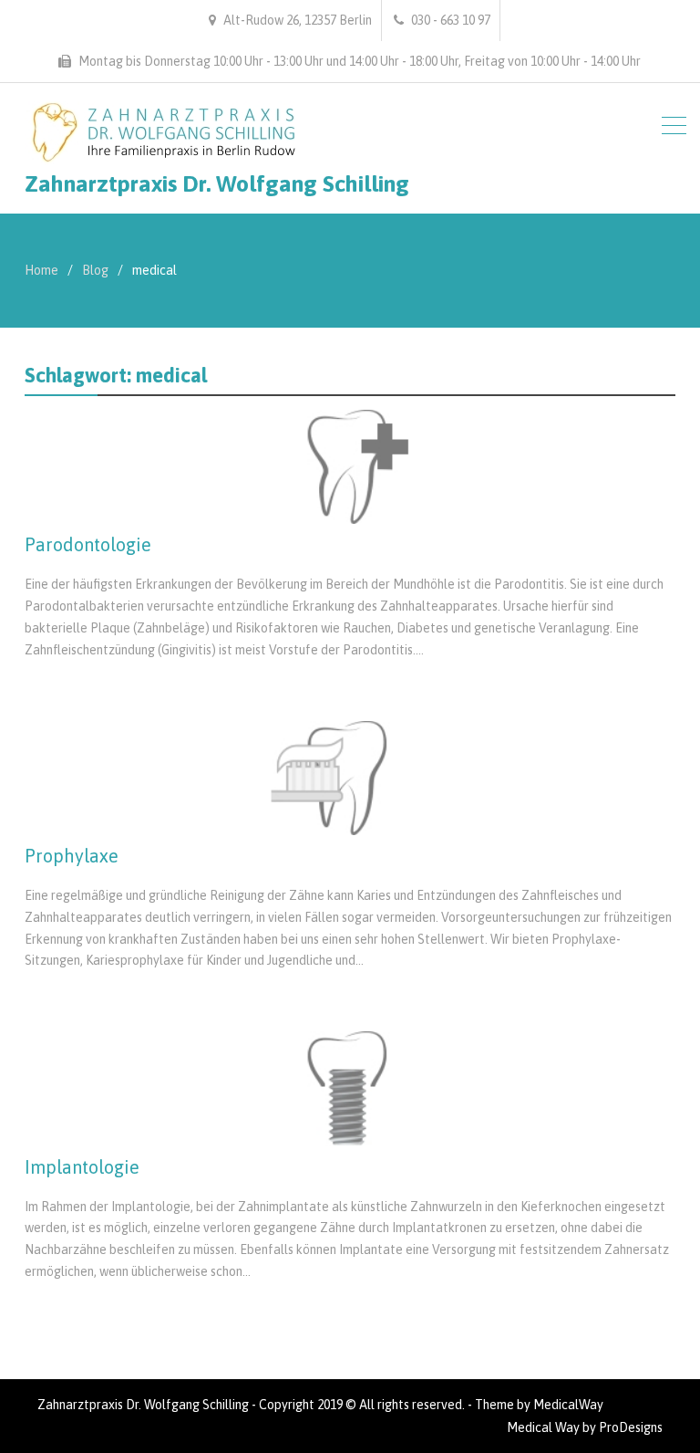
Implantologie (82, 1166)
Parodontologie (88, 544)
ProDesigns (631, 1427)
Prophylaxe (71, 855)
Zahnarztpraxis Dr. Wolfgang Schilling (217, 183)
